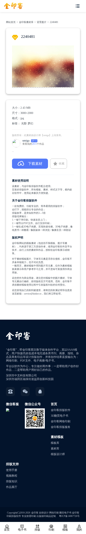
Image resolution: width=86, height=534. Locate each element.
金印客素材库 (26, 22)
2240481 (54, 22)
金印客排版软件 (60, 410)
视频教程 (11, 475)
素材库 (55, 448)
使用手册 (11, 470)
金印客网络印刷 (60, 421)
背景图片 (41, 22)
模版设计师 (58, 454)
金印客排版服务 (60, 427)
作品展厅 (11, 487)
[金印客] (11, 4)
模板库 (55, 442)
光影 (24, 123)
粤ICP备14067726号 (69, 516)
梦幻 (30, 123)
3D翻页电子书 (59, 415)
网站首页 (11, 22)
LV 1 (34, 140)
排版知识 (11, 481)
